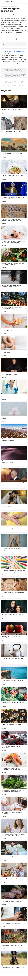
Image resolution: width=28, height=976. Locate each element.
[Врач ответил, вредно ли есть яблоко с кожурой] (14, 632)
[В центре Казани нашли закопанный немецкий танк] (14, 127)
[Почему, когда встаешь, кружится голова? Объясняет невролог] (14, 456)
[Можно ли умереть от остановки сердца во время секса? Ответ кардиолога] (14, 236)
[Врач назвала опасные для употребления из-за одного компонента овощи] (14, 785)
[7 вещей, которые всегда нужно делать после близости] (14, 500)
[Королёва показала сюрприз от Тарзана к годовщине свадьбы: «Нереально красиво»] (14, 610)
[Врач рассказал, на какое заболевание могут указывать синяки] (14, 544)
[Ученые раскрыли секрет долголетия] (14, 873)
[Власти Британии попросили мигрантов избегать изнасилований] (14, 148)
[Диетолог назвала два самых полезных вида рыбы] (14, 170)
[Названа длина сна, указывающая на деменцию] (14, 105)
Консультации (4, 6)
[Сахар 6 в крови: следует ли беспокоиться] (14, 390)
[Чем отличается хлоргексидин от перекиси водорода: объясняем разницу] (14, 829)
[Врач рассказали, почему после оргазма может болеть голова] (14, 588)
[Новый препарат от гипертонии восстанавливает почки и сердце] (14, 917)
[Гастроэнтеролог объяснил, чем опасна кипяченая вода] (14, 654)
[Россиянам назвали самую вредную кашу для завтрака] (14, 741)
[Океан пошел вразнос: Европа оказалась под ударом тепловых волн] (14, 675)
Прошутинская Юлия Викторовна (16, 51)
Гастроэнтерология (13, 6)
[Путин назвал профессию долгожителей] (14, 478)
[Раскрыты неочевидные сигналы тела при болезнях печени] (14, 346)
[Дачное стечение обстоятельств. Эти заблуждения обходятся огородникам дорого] (14, 939)
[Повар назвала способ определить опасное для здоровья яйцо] (14, 324)
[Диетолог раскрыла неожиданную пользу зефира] (14, 412)
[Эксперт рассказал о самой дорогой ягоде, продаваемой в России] (14, 258)
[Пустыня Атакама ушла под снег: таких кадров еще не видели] (14, 434)
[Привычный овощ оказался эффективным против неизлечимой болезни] (14, 697)
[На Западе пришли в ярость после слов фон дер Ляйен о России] (14, 192)
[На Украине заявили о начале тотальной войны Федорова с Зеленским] (14, 368)
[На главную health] (9, 1)
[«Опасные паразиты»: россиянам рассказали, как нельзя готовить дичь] (14, 895)
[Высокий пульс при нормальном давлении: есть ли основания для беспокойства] (14, 522)
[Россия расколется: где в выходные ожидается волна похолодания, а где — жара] (14, 961)
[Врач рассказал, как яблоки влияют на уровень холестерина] (14, 302)
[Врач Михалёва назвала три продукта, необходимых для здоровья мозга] (14, 763)
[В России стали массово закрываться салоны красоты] (14, 807)
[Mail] (4, 1)
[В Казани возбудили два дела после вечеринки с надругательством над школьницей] (14, 280)
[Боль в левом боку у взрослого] (14, 851)
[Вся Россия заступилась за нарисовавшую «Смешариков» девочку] (14, 566)
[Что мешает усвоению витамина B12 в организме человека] (14, 719)
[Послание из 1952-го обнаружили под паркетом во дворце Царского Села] (14, 214)
